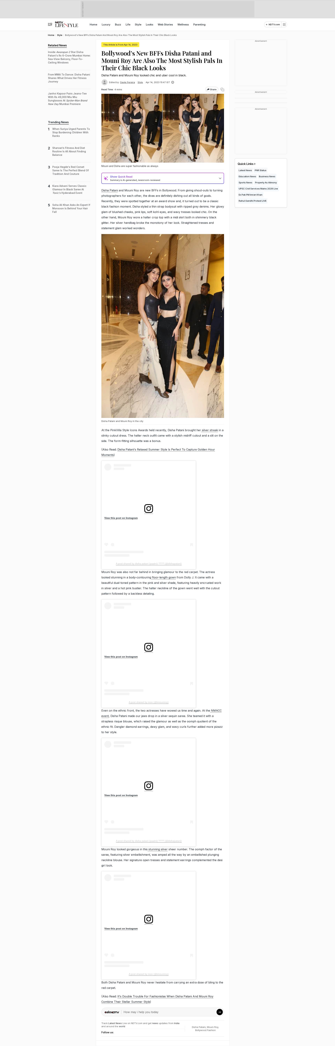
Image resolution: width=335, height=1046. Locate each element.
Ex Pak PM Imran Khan (250, 194)
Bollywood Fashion (205, 1030)
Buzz (118, 24)
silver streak (209, 430)
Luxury (106, 24)
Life (128, 24)
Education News (247, 176)
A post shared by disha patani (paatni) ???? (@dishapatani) (149, 563)
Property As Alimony (266, 182)
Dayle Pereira (127, 82)
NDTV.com (274, 24)
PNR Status (260, 170)
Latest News (115, 1023)
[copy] (222, 89)
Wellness (183, 24)
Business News (267, 176)
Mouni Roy (212, 1027)
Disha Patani (109, 190)
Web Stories (165, 24)
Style (138, 24)
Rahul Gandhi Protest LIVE (252, 200)
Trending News (58, 122)
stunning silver (158, 849)
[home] (66, 22)
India (176, 1023)
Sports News (245, 182)
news (155, 1023)
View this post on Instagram (121, 518)
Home (93, 24)
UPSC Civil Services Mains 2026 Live (258, 188)
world (122, 1026)
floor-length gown (163, 577)
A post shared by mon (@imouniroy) (149, 702)
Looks (149, 24)
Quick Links (246, 164)
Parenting (199, 24)
